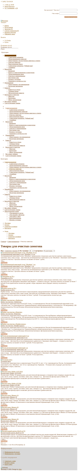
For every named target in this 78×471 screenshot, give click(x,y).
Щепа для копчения (14, 100)
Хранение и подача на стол (17, 81)
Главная (3, 241)
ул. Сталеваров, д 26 (11, 8)
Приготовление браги (15, 64)
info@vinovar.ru (9, 6)
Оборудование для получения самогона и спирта (24, 60)
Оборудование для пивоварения (18, 84)
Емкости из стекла (14, 89)
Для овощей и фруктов (17, 215)
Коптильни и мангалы (12, 94)
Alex (20, 469)
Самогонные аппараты (15, 57)
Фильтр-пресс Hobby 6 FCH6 (10, 385)
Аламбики (11, 67)
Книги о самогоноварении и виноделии (21, 72)
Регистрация (9, 27)
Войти (7, 25)
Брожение (11, 71)
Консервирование (15, 218)
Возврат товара (9, 463)
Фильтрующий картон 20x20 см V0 (12, 433)
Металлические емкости (16, 93)
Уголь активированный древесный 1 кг (13, 349)
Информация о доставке (12, 454)
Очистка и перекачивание (16, 76)
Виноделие (8, 69)
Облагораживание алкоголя (17, 59)
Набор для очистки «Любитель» (11, 302)
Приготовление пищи (12, 211)
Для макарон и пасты (16, 213)
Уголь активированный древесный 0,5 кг (14, 337)
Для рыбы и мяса (15, 216)
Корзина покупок (10, 32)
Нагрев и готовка (15, 220)
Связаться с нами (10, 461)
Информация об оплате (12, 452)
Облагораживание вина (16, 74)
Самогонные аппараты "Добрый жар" (20, 66)
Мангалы (11, 96)
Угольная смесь (6, 361)
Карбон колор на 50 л (8, 290)
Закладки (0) (9, 29)
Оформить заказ (10, 34)
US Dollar (8, 40)
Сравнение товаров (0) (11, 251)
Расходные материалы (15, 86)
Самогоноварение (10, 55)
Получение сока (13, 77)
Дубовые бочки (13, 91)
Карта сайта (8, 464)
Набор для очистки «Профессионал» (13, 325)
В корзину (4, 263)
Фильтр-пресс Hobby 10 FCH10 (11, 373)
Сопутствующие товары (12, 103)
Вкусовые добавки (11, 101)
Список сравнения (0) (12, 31)
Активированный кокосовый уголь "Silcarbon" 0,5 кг (18, 254)
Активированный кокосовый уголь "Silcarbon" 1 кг (17, 266)
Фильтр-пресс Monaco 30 (9, 421)
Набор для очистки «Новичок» (11, 314)
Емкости (7, 88)
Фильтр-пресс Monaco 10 (9, 397)
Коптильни (12, 98)
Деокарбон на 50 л (7, 278)
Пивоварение (9, 83)
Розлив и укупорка (14, 79)
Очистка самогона (14, 62)
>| (4, 443)
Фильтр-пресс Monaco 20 (9, 409)
